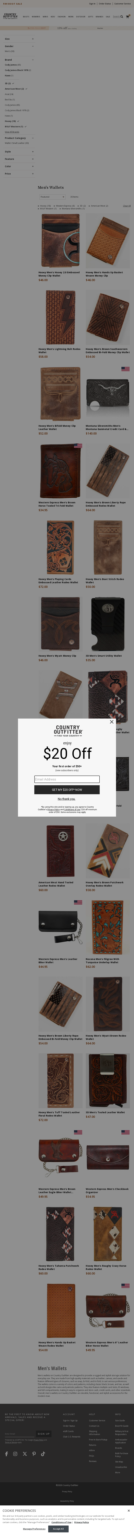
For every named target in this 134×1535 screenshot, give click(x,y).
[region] (67, 1520)
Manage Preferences (34, 1528)
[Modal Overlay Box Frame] (67, 768)
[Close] (128, 1510)
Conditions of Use (61, 1522)
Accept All (58, 1528)
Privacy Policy (81, 1522)
